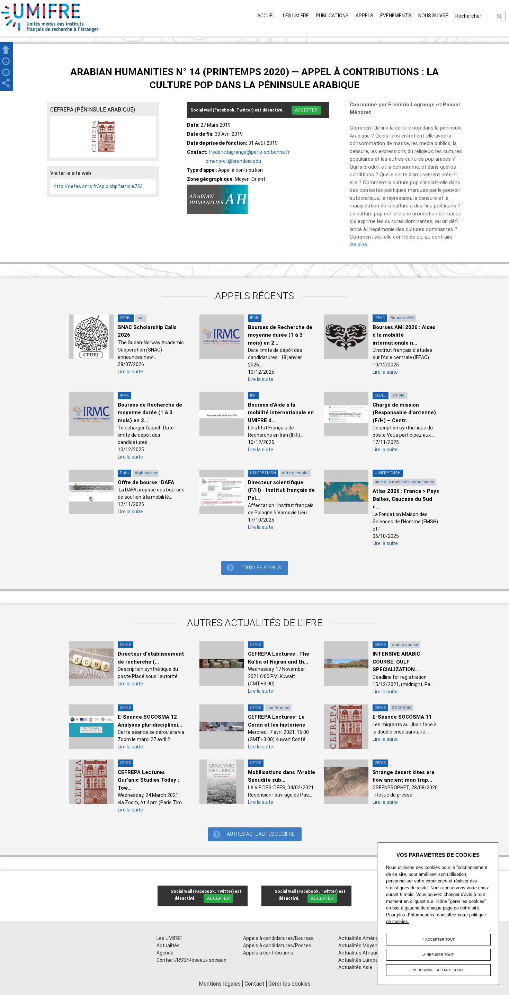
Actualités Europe (358, 960)
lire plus (358, 244)
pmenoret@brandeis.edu (233, 161)
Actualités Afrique (358, 953)
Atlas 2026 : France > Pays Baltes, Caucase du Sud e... (406, 499)
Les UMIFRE (296, 15)
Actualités (168, 945)
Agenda (165, 953)
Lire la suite (130, 371)
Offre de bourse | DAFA (146, 482)
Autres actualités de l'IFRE (261, 834)
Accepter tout (440, 939)
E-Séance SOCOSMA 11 (402, 717)
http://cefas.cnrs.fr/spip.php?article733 (98, 186)
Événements (395, 15)
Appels (364, 15)
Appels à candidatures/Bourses (278, 938)
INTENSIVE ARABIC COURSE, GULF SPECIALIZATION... (396, 662)
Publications (332, 15)
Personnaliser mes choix (438, 970)
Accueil (266, 15)
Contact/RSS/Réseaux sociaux (191, 960)
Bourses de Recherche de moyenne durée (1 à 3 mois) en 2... (280, 335)
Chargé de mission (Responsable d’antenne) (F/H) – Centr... (404, 413)
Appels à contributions (268, 953)
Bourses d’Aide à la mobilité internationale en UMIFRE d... (281, 413)
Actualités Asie (355, 967)
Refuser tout (440, 955)
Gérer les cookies (289, 983)
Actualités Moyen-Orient (365, 945)
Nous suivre (433, 15)
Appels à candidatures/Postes (277, 945)
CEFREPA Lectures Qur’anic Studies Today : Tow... (148, 780)
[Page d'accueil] (50, 32)
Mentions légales (220, 983)
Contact (254, 983)
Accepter (306, 110)
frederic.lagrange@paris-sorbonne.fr (249, 152)
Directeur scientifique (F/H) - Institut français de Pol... (281, 490)
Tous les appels (260, 567)
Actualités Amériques (362, 938)
